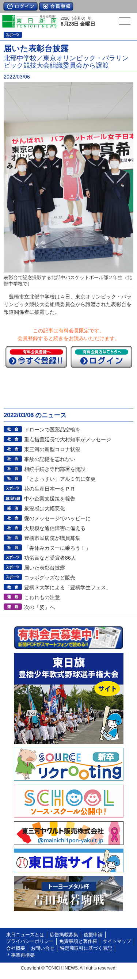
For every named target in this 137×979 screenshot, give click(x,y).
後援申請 (93, 934)
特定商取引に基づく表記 (86, 948)
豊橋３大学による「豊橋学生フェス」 (67, 587)
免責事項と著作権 (78, 941)
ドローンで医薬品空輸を (52, 430)
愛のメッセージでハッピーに (57, 518)
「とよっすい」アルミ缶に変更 (60, 479)
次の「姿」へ (39, 607)
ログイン (20, 6)
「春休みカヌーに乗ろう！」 (57, 548)
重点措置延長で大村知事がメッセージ (67, 439)
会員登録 (56, 6)
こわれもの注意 (42, 597)
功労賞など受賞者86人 (50, 558)
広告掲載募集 (64, 934)
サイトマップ (117, 941)
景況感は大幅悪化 (44, 508)
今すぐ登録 (36, 357)
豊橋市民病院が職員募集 (52, 538)
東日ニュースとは (25, 934)
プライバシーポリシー (30, 941)
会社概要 (15, 948)
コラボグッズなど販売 (49, 577)
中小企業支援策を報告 (49, 499)
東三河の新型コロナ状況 (52, 449)
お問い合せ (42, 948)
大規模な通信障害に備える (54, 528)
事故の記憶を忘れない (49, 459)
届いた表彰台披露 (44, 568)
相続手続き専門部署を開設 (54, 469)
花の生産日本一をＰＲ (49, 489)
